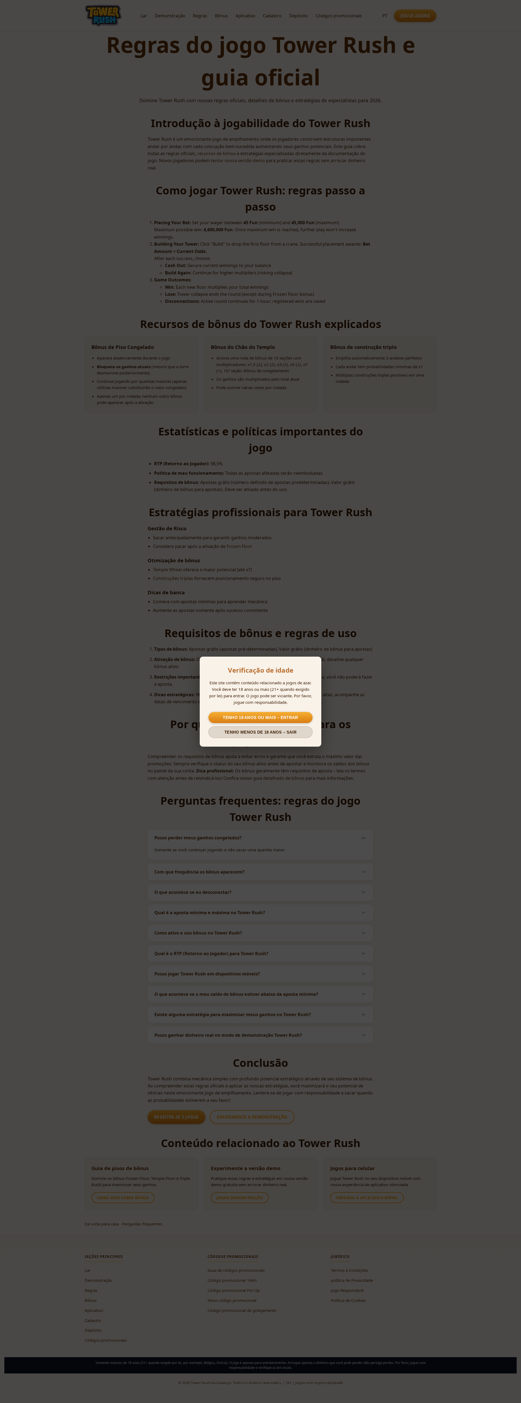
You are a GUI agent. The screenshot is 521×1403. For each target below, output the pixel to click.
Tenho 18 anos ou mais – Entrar (260, 717)
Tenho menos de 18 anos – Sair (260, 732)
